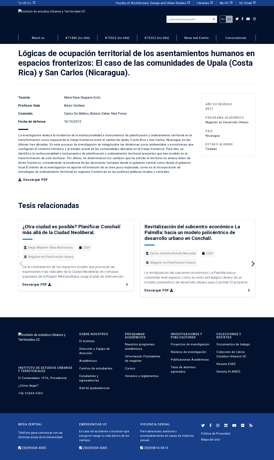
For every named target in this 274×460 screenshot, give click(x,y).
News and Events (196, 38)
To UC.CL (27, 3)
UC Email (247, 3)
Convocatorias (235, 38)
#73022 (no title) (117, 38)
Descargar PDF (35, 180)
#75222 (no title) (156, 38)
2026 (86, 247)
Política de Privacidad (215, 433)
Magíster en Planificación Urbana (50, 256)
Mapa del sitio (210, 439)
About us (38, 38)
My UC (226, 3)
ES (222, 19)
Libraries (205, 3)
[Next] (252, 263)
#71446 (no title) (77, 38)
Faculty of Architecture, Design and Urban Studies (153, 3)
